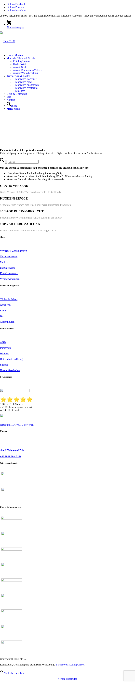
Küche (3, 310)
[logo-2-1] (7, 41)
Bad (2, 316)
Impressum (5, 347)
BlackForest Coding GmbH (70, 664)
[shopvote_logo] (4, 416)
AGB (3, 342)
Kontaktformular (9, 273)
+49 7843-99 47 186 (10, 456)
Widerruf (4, 353)
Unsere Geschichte (10, 370)
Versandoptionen (8, 256)
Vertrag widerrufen (67, 678)
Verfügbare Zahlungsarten (13, 250)
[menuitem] (71, 55)
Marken (4, 262)
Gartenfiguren (7, 321)
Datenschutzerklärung (11, 359)
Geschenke (6, 304)
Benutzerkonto (7, 267)
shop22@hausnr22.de (12, 450)
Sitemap (4, 364)
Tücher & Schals (8, 299)
